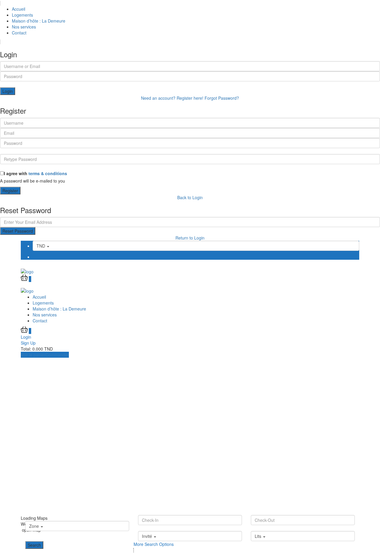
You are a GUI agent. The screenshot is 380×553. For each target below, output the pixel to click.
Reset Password (17, 231)
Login (7, 91)
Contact (19, 33)
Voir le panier (33, 355)
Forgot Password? (222, 98)
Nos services (24, 27)
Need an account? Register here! (172, 98)
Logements (22, 15)
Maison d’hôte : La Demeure (38, 21)
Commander (57, 355)
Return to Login (190, 238)
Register (10, 191)
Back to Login (190, 197)
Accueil (18, 9)
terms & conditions (47, 173)
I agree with (35, 173)
